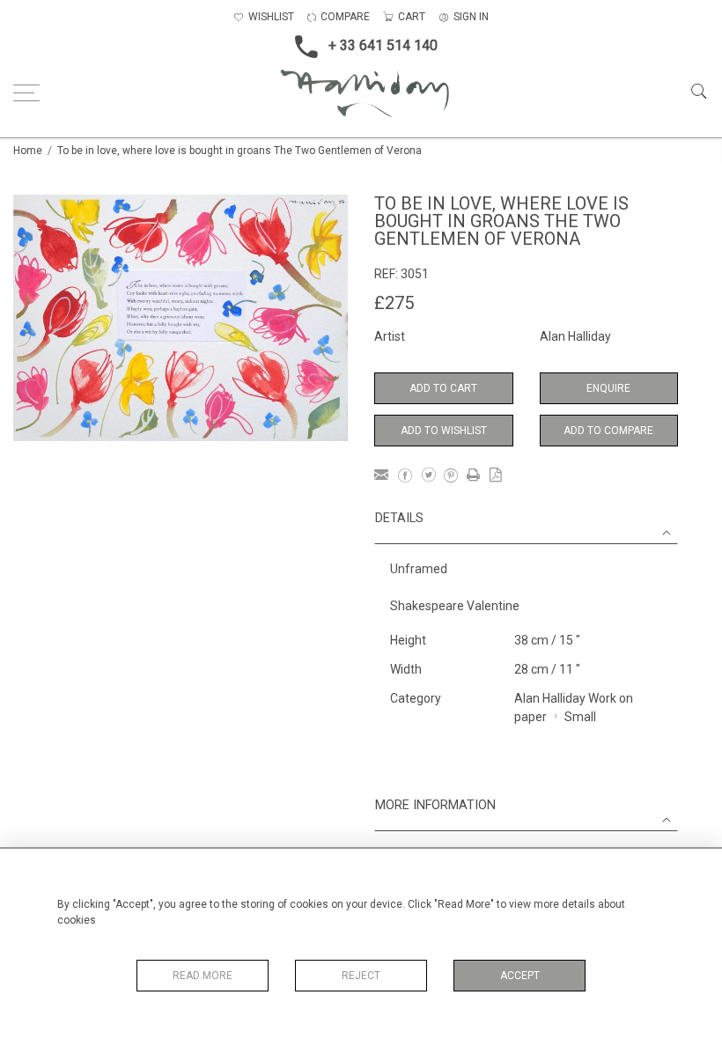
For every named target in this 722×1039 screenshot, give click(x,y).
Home (27, 150)
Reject (361, 975)
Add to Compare (608, 430)
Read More (202, 975)
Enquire (608, 388)
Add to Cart (443, 388)
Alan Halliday (575, 336)
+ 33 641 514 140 (383, 45)
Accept (520, 975)
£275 (394, 303)
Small (580, 717)
